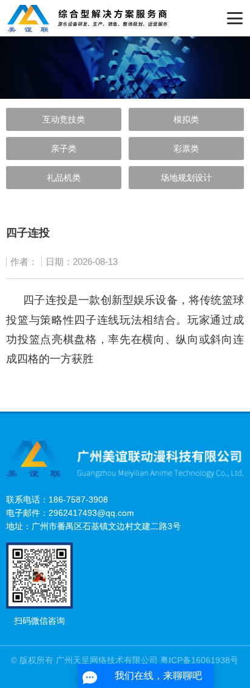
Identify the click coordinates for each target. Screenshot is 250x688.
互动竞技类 (63, 119)
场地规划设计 (186, 177)
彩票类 (186, 148)
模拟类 (186, 119)
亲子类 (63, 148)
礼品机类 (64, 177)
